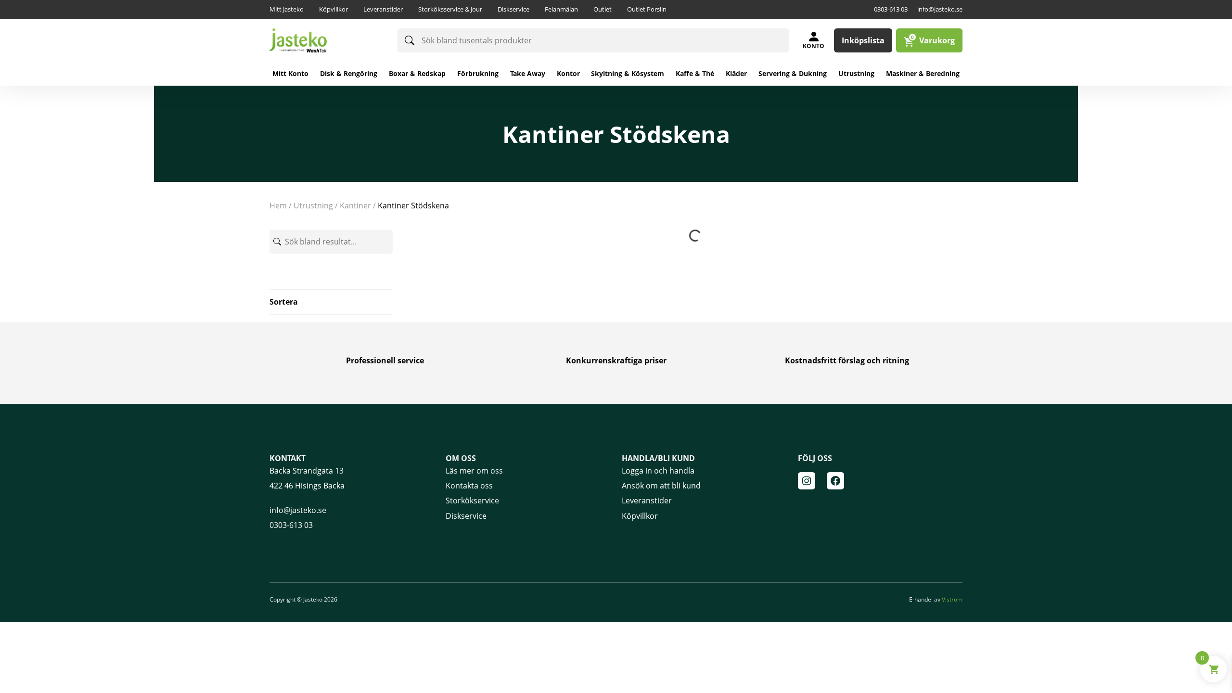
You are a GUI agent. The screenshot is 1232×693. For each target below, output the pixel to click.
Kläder (736, 73)
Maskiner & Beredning (923, 73)
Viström (952, 599)
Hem (278, 205)
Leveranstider (383, 9)
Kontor (568, 73)
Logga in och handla (658, 470)
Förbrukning (478, 73)
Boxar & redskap (417, 73)
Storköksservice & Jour (450, 9)
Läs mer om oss (474, 470)
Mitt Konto (290, 73)
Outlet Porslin (647, 9)
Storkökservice (472, 500)
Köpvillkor (333, 9)
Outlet (602, 9)
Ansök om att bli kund (661, 485)
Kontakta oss (469, 485)
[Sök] (410, 40)
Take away (527, 73)
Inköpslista (863, 40)
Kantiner (355, 205)
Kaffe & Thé (695, 73)
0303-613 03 (891, 9)
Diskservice (513, 9)
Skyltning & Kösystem (627, 73)
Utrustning (856, 73)
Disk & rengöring (348, 73)
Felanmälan (561, 9)
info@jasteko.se (939, 9)
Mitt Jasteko (287, 9)
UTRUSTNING (313, 205)
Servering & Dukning (792, 73)
